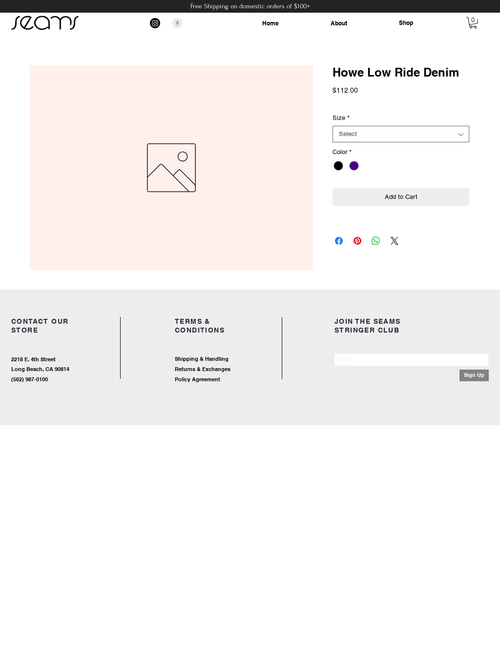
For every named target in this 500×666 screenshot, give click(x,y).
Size (341, 117)
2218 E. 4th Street (33, 359)
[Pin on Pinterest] (357, 241)
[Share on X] (394, 241)
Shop (406, 22)
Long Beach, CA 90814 (40, 369)
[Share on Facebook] (339, 241)
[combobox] (401, 134)
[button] (473, 23)
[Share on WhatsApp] (376, 241)
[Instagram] (155, 23)
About (339, 23)
